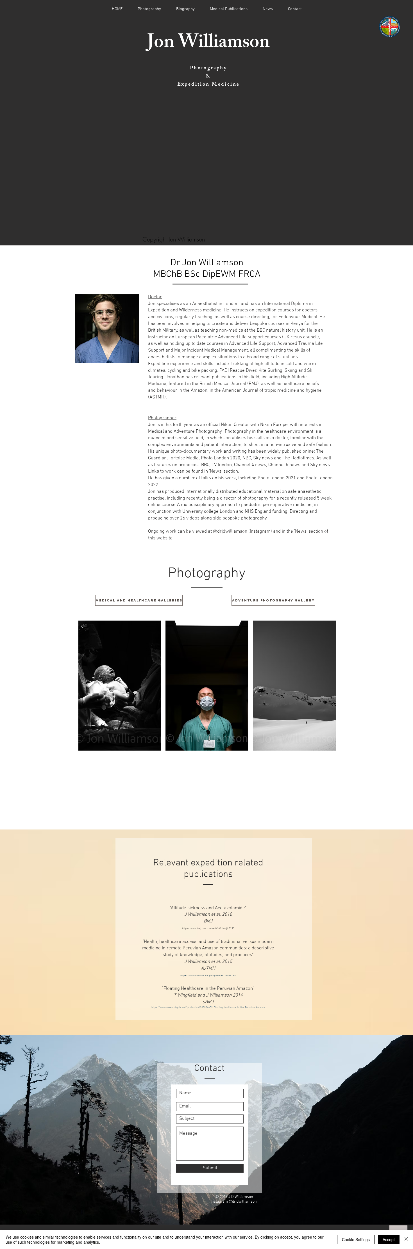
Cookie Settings (356, 1239)
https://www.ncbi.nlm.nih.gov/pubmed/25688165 (208, 975)
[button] (119, 686)
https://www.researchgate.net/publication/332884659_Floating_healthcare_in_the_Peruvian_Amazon (208, 1007)
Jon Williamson (208, 44)
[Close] (406, 1239)
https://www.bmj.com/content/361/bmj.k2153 (208, 928)
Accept (389, 1239)
